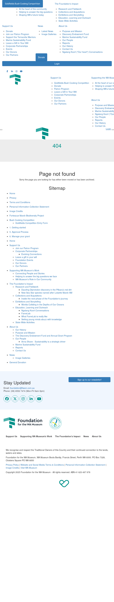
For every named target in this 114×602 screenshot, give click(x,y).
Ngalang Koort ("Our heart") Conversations (82, 51)
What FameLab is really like (34, 316)
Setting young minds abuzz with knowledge (41, 319)
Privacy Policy (12, 464)
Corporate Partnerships (17, 45)
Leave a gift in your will (26, 257)
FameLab (25, 313)
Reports (66, 43)
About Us (63, 25)
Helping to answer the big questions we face (36, 276)
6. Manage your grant (20, 236)
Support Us (7, 25)
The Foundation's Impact (21, 283)
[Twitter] (15, 398)
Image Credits (16, 211)
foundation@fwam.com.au (22, 387)
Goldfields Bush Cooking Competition (22, 4)
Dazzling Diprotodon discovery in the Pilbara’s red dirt (46, 289)
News (40, 25)
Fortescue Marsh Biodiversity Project (27, 215)
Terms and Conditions (20, 202)
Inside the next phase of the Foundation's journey (44, 298)
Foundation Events (24, 260)
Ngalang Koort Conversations (35, 310)
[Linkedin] (31, 398)
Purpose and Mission (72, 31)
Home (12, 193)
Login (57, 63)
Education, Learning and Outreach (74, 17)
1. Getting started (18, 227)
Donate (9, 31)
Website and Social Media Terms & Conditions (42, 464)
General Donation (18, 362)
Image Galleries (49, 34)
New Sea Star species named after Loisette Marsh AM (46, 292)
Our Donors (11, 51)
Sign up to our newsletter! (89, 379)
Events (9, 48)
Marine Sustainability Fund (18, 40)
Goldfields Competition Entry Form (31, 222)
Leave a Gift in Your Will (17, 43)
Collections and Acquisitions (71, 11)
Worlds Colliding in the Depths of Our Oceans (42, 304)
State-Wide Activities (68, 20)
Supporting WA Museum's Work (24, 270)
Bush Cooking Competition (22, 220)
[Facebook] (7, 398)
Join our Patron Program (17, 34)
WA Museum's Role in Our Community (33, 279)
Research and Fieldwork (69, 8)
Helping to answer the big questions (36, 11)
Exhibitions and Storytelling (71, 14)
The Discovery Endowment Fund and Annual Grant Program (43, 335)
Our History (67, 45)
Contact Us (67, 48)
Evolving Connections (31, 254)
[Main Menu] (1, 129)
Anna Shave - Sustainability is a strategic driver (43, 341)
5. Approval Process (19, 231)
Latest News (47, 31)
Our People (67, 40)
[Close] (113, 129)
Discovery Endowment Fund (75, 34)
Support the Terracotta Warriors (21, 37)
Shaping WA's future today (31, 14)
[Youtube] (39, 398)
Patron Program (61, 88)
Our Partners (12, 54)
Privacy (13, 197)
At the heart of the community (33, 8)
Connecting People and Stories (30, 273)
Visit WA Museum (29, 467)
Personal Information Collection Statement (29, 206)
